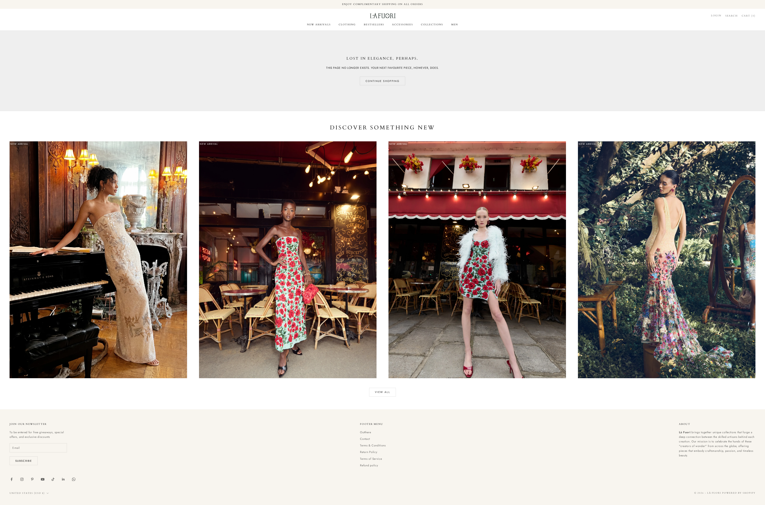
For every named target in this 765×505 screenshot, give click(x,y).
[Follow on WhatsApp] (74, 479)
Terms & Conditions (373, 445)
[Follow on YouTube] (43, 479)
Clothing (347, 24)
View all (382, 392)
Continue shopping (382, 81)
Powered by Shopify (738, 492)
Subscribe (23, 461)
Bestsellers (374, 24)
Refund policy (369, 465)
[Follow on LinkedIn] (63, 479)
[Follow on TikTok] (53, 479)
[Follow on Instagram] (22, 479)
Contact (365, 439)
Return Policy (368, 452)
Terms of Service (371, 459)
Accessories (402, 24)
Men (454, 24)
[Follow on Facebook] (12, 479)
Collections (432, 24)
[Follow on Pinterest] (32, 479)
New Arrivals (319, 24)
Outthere (365, 432)
